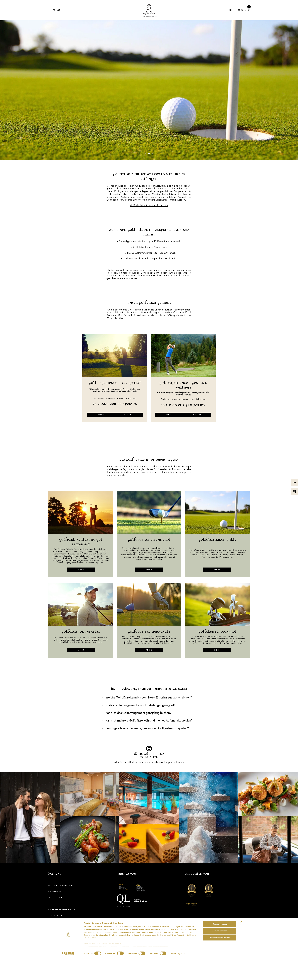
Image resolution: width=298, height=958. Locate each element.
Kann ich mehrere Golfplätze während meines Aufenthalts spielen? (147, 720)
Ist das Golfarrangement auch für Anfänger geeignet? (138, 705)
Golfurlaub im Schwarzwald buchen (149, 206)
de (224, 10)
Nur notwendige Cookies (220, 938)
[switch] (120, 953)
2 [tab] (149, 153)
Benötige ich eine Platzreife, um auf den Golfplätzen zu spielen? (145, 728)
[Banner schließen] (241, 922)
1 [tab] (145, 153)
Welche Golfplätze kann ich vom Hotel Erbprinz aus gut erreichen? (147, 697)
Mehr (101, 415)
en (229, 10)
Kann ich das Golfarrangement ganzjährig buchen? (136, 713)
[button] (248, 10)
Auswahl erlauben (219, 931)
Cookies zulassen (219, 924)
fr (234, 10)
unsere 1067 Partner (99, 927)
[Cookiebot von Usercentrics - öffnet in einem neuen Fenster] (68, 953)
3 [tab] (152, 153)
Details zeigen (176, 953)
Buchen (128, 415)
